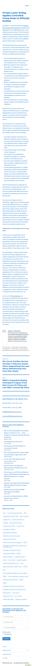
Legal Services (6, 654)
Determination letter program (12, 542)
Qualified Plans (23, 347)
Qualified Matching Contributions (13, 586)
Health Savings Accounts (11, 563)
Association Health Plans (10, 516)
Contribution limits (9, 526)
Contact (5, 658)
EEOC (25, 542)
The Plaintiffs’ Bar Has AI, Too (13, 441)
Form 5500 (11, 560)
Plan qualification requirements (18, 576)
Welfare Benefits (8, 599)
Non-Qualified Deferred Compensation (15, 573)
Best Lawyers (24, 516)
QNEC (5, 583)
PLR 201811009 (15, 296)
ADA (25, 513)
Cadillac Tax (6, 519)
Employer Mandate (9, 553)
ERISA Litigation (8, 557)
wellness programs (21, 599)
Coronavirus (20, 526)
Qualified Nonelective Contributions (14, 589)
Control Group (19, 348)
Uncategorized (6, 348)
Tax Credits (18, 596)
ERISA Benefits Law (7, 663)
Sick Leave (16, 593)
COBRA (5, 523)
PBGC (5, 576)
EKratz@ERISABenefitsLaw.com (12, 416)
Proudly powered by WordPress (21, 663)
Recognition (7, 593)
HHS (21, 563)
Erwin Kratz (7, 347)
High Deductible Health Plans (12, 566)
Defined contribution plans (16, 350)
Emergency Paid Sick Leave (11, 550)
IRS (28, 350)
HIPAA (25, 566)
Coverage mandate (9, 529)
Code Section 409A (16, 523)
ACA (4, 513)
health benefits (21, 560)
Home (4, 646)
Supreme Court (8, 596)
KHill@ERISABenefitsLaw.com (11, 412)
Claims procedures (18, 519)
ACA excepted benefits (15, 513)
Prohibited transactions (10, 579)
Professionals (6, 650)
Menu (27, 5)
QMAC (21, 579)
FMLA (5, 560)
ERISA (25, 350)
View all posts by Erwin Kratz (20, 341)
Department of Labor (9, 539)
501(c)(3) (13, 348)
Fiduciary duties (20, 557)
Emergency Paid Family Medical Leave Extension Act (15, 546)
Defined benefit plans (10, 532)
